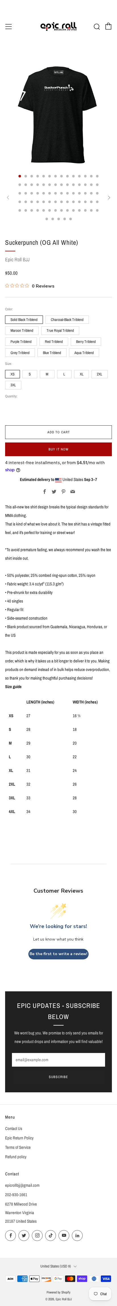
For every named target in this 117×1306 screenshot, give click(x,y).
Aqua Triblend (84, 352)
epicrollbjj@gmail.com (22, 1185)
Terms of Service (18, 1147)
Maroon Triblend (22, 330)
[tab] (19, 176)
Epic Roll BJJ (17, 259)
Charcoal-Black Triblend (67, 319)
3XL (13, 384)
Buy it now (58, 449)
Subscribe (58, 1077)
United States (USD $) (55, 1266)
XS (12, 374)
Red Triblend (54, 341)
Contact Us (13, 1128)
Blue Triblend (52, 352)
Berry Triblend (86, 341)
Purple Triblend (21, 341)
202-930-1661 (16, 1195)
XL (81, 374)
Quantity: (11, 396)
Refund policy (15, 1157)
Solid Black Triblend (24, 319)
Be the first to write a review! (58, 954)
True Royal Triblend (60, 330)
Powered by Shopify (58, 1292)
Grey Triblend (20, 352)
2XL (99, 374)
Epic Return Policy (19, 1138)
